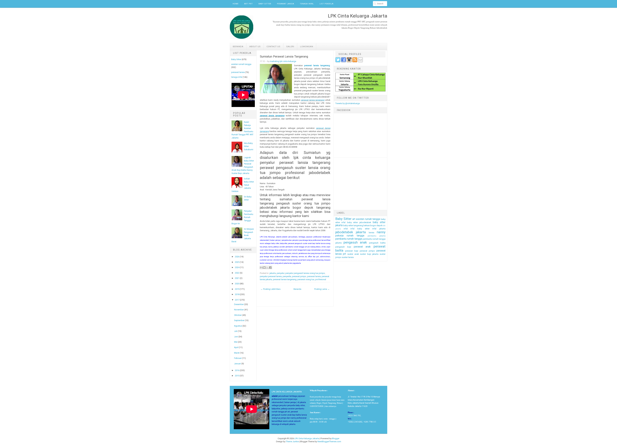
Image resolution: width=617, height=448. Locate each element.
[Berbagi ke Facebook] (270, 267)
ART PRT (248, 4)
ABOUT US (255, 46)
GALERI (290, 46)
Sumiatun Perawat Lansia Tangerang (284, 56)
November (239, 309)
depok (379, 225)
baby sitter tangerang (353, 225)
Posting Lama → (322, 289)
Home (235, 4)
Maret (236, 353)
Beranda (238, 46)
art (353, 219)
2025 (237, 262)
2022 (237, 273)
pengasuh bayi (343, 247)
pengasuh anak (355, 242)
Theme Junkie (292, 441)
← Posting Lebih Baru (271, 289)
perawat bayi (351, 251)
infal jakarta (378, 228)
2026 (237, 256)
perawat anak (362, 246)
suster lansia (348, 257)
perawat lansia (238, 72)
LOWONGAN (306, 46)
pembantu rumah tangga (348, 238)
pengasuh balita (377, 243)
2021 (237, 278)
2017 (237, 300)
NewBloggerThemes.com (329, 441)
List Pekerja (326, 4)
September (239, 320)
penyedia (287, 276)
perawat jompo (299, 276)
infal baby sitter (359, 228)
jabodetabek (344, 232)
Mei (235, 342)
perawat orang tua (305, 279)
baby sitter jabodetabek (359, 222)
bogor (373, 225)
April (236, 347)
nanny (381, 232)
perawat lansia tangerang (317, 65)
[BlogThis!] (264, 267)
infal (346, 228)
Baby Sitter (265, 4)
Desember (239, 304)
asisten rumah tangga (241, 64)
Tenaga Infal (307, 4)
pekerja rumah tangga (349, 235)
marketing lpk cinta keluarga (283, 61)
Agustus (238, 326)
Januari (237, 363)
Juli (235, 331)
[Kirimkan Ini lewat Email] (261, 267)
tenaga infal (236, 77)
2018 (237, 294)
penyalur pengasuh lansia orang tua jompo (305, 273)
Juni (236, 336)
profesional (320, 279)
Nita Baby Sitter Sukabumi (248, 146)
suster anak (353, 254)
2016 (237, 370)
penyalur (280, 273)
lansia (371, 232)
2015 (237, 375)
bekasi (366, 225)
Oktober (238, 315)
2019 (237, 289)
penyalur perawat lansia (271, 276)
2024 (237, 267)
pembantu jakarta (376, 236)
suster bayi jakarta (369, 254)
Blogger (335, 438)
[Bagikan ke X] (267, 267)
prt (344, 254)
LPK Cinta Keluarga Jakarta (306, 438)
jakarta (272, 273)
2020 (237, 283)
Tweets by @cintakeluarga (347, 103)
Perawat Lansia (285, 4)
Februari (238, 358)
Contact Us (273, 46)
